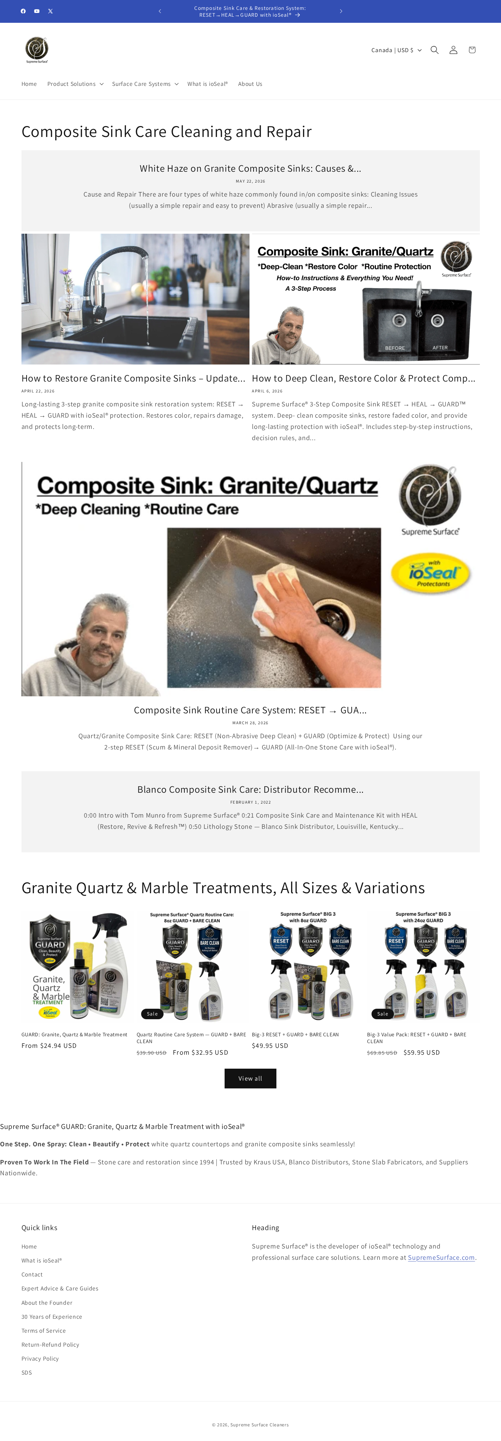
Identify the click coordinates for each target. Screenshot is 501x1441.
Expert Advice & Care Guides (59, 1288)
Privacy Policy (40, 1359)
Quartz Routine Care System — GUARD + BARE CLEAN (191, 1037)
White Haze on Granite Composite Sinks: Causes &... (251, 168)
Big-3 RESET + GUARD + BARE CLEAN (295, 1034)
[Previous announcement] (159, 11)
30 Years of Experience (52, 1316)
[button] (74, 83)
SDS (26, 1373)
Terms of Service (43, 1330)
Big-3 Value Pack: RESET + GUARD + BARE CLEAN (416, 1037)
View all (250, 1078)
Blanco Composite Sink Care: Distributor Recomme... (250, 789)
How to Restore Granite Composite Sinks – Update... (133, 378)
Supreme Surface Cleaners (259, 1425)
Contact (32, 1275)
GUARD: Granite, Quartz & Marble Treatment (74, 1034)
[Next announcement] (341, 11)
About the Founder (47, 1302)
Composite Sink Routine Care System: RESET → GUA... (250, 709)
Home (29, 1246)
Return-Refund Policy (50, 1345)
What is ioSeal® (41, 1260)
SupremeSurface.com (441, 1257)
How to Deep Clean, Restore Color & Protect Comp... (364, 378)
